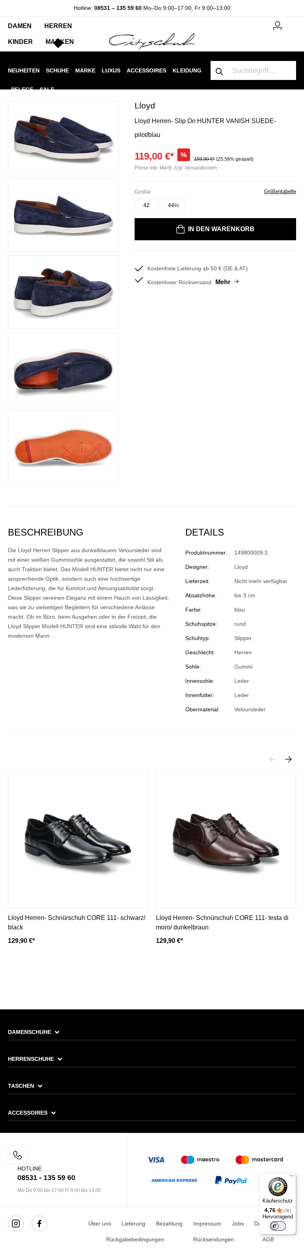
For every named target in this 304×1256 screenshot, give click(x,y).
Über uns (99, 1223)
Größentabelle (280, 191)
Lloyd (145, 105)
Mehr (222, 282)
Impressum (207, 1223)
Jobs (238, 1223)
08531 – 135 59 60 (118, 8)
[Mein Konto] (277, 24)
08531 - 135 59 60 (46, 1178)
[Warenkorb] (291, 22)
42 (146, 205)
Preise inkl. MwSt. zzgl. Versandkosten (176, 168)
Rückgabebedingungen (135, 1239)
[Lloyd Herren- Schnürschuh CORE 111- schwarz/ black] (78, 839)
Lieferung (133, 1223)
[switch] (278, 1226)
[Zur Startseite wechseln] (152, 41)
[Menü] (291, 1177)
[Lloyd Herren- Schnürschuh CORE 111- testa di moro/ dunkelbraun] (226, 839)
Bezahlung (169, 1223)
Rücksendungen (213, 1239)
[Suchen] (220, 70)
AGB (268, 1239)
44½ (173, 205)
